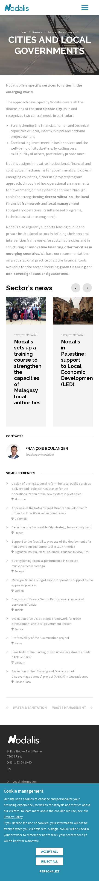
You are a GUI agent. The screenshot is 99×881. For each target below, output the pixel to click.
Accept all (49, 851)
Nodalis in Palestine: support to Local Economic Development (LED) (78, 363)
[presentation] (75, 287)
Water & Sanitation (30, 707)
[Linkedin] (9, 769)
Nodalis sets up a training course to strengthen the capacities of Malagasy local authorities (27, 372)
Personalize (49, 871)
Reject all (49, 861)
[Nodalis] (16, 7)
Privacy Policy (13, 817)
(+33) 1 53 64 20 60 (19, 762)
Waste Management (69, 707)
